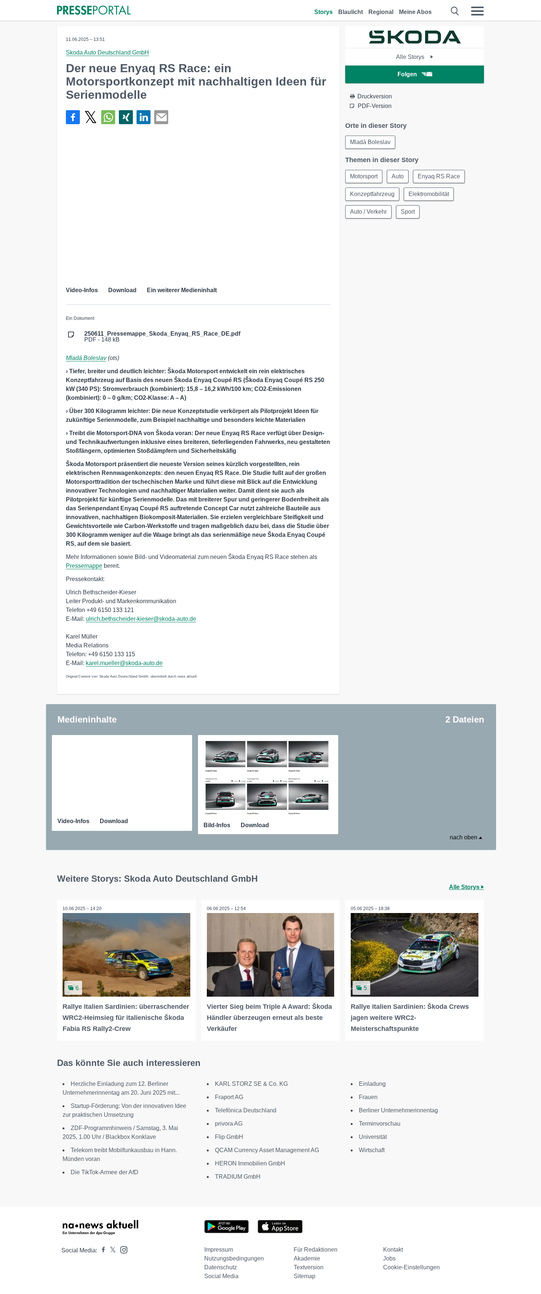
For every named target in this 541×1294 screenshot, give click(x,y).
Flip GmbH (229, 1137)
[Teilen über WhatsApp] (108, 117)
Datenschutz (220, 1267)
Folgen (407, 74)
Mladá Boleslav (86, 358)
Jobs (389, 1258)
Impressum (218, 1249)
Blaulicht (350, 12)
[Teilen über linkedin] (144, 117)
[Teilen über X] (91, 117)
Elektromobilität (429, 194)
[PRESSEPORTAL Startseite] (94, 10)
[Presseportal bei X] (110, 1250)
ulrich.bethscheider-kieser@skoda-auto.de (141, 619)
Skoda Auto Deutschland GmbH (107, 52)
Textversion (308, 1267)
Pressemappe (84, 566)
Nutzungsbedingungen (234, 1258)
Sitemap (304, 1276)
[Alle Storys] (415, 41)
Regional (380, 12)
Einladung (372, 1084)
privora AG (229, 1123)
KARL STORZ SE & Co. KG (251, 1084)
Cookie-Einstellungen (411, 1267)
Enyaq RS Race (439, 176)
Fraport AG (229, 1097)
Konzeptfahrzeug (372, 194)
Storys (323, 12)
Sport (408, 212)
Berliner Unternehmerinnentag (398, 1110)
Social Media (221, 1276)
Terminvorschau (379, 1123)
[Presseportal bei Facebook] (101, 1250)
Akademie (307, 1258)
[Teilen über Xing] (126, 117)
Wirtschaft (372, 1150)
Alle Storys (411, 57)
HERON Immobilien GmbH (250, 1163)
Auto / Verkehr (368, 212)
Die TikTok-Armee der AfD (104, 1172)
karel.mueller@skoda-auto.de (124, 663)
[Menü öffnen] (477, 11)
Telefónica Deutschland (245, 1110)
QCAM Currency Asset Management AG (267, 1150)
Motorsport (364, 176)
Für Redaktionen (315, 1249)
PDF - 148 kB (162, 337)
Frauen (368, 1097)
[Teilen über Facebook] (73, 117)
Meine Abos (415, 12)
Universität (373, 1137)
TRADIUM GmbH (238, 1177)
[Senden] (161, 117)
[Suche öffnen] (455, 11)
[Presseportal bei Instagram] (121, 1249)
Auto (398, 176)
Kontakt (393, 1249)
